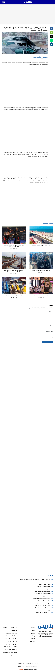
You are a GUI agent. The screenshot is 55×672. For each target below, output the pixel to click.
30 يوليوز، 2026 (13, 273)
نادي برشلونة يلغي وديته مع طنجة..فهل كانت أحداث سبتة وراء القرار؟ (13, 245)
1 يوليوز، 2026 (13, 299)
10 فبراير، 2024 (44, 59)
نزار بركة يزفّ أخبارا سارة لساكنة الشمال (41, 296)
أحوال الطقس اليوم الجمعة (45, 601)
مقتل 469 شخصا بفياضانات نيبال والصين (43, 598)
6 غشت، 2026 (40, 272)
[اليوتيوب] (48, 640)
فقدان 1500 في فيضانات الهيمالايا (44, 612)
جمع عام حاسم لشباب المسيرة (45, 603)
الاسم (51, 325)
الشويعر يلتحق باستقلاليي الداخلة (44, 605)
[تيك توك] (41, 640)
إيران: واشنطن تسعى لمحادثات (44, 610)
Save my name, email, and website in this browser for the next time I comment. (32, 338)
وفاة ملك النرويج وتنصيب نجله (45, 596)
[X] (51, 643)
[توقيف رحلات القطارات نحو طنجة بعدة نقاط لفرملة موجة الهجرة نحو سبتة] (14, 260)
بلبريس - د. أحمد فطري (40, 57)
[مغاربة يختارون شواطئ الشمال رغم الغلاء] (41, 235)
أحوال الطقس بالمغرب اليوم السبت (44, 582)
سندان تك (21, 669)
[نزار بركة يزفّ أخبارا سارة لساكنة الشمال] (41, 285)
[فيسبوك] (51, 640)
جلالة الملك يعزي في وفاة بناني (44, 586)
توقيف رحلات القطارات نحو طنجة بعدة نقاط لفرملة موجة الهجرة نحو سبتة (13, 271)
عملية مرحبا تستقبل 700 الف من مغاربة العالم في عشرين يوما (14, 296)
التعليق (50, 311)
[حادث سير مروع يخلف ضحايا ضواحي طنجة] (41, 260)
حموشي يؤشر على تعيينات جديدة (44, 608)
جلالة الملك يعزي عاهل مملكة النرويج (43, 593)
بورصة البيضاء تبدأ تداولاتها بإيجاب (44, 591)
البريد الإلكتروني (48, 331)
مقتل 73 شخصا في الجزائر (46, 584)
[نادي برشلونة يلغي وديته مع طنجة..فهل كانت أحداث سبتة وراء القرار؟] (14, 235)
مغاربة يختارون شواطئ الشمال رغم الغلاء (41, 245)
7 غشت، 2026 (13, 248)
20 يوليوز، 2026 (41, 298)
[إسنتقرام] (44, 640)
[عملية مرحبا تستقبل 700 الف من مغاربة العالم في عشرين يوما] (14, 285)
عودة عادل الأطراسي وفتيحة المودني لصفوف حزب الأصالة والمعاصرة (36, 579)
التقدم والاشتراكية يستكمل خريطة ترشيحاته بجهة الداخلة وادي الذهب (36, 589)
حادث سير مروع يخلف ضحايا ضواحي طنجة (41, 270)
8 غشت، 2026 (40, 247)
